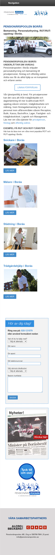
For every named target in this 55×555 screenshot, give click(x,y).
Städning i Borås (14, 224)
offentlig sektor (22, 123)
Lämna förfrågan (27, 87)
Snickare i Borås (13, 140)
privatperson (39, 119)
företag (7, 123)
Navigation (13, 2)
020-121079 (27, 330)
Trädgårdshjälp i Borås (17, 266)
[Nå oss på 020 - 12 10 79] (27, 14)
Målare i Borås (12, 182)
